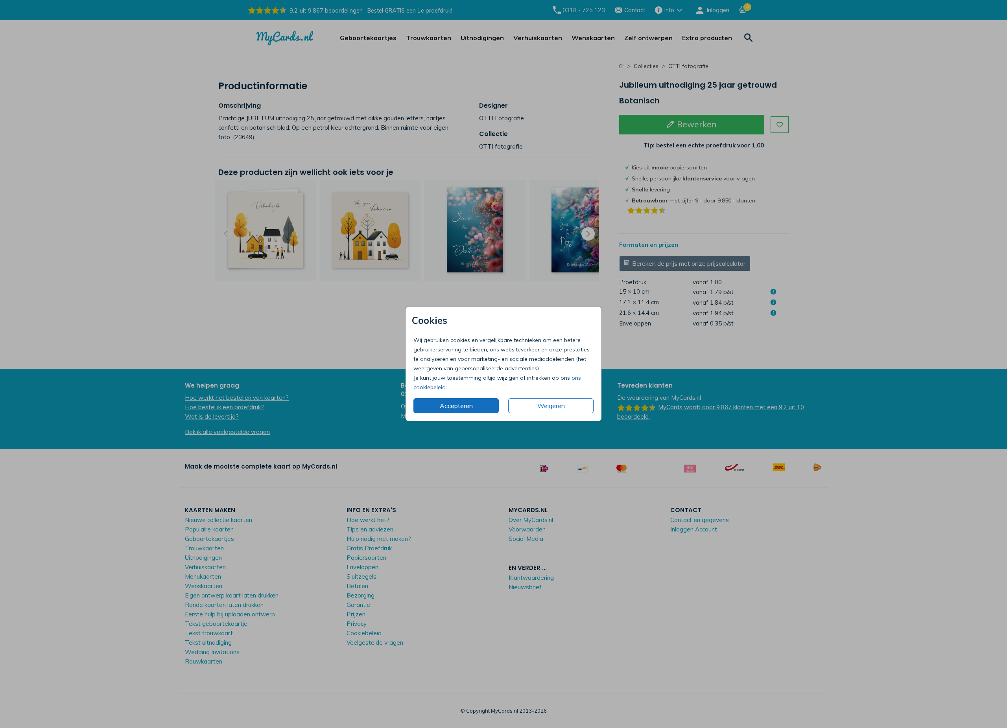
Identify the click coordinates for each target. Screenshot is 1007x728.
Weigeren (551, 406)
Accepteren (456, 406)
